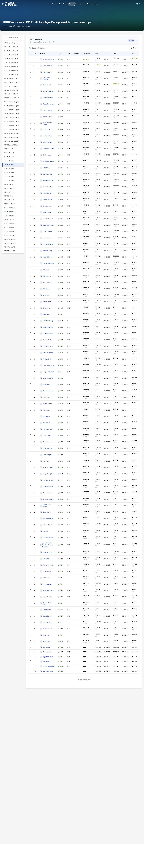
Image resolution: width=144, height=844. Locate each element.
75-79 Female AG (9, 251)
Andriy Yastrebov (48, 59)
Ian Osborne (47, 295)
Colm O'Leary (47, 622)
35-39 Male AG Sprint (11, 59)
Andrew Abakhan (48, 161)
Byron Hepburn (48, 327)
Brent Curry (46, 397)
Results (71, 4)
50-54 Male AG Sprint (11, 70)
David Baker (47, 610)
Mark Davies (47, 238)
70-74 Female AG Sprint (11, 141)
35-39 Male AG (9, 164)
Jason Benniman (48, 378)
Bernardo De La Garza (47, 603)
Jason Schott (47, 85)
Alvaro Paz (46, 314)
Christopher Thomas (46, 78)
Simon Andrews (48, 442)
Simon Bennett (47, 429)
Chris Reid (46, 635)
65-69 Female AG (9, 243)
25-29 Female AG (9, 212)
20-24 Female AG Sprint (11, 102)
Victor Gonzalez (48, 671)
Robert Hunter (47, 340)
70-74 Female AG (9, 247)
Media (96, 4)
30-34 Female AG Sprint (11, 110)
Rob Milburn (46, 384)
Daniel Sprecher (48, 486)
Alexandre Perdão (48, 565)
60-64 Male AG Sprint (11, 78)
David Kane (46, 168)
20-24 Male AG (9, 153)
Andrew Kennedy (48, 499)
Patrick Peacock (48, 212)
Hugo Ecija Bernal (48, 372)
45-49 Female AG (9, 227)
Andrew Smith (47, 359)
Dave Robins (47, 435)
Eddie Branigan (47, 174)
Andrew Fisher (47, 117)
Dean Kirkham (47, 525)
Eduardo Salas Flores (47, 123)
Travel (89, 4)
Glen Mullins (47, 276)
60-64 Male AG (9, 184)
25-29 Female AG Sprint (11, 106)
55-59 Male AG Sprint (11, 74)
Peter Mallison (47, 200)
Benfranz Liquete (48, 590)
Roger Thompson (48, 104)
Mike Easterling (48, 180)
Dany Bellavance (48, 365)
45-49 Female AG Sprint (11, 121)
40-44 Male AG (9, 168)
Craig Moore (47, 571)
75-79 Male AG (9, 196)
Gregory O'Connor (48, 148)
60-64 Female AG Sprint (11, 133)
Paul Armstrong (48, 321)
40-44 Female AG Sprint (11, 117)
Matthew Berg (47, 251)
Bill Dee (45, 531)
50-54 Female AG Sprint (11, 125)
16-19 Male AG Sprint (10, 43)
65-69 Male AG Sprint (11, 82)
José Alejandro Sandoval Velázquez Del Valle (48, 545)
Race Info (81, 4)
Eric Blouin (46, 289)
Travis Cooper (47, 616)
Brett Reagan (47, 155)
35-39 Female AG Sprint (11, 113)
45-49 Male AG (9, 172)
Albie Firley (46, 410)
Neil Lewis (46, 270)
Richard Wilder (47, 652)
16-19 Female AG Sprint (11, 98)
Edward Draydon (48, 225)
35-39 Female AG (9, 219)
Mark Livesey (47, 72)
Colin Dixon (46, 129)
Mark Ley (46, 461)
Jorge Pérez (47, 661)
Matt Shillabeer (48, 257)
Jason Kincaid (47, 142)
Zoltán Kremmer (48, 391)
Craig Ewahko (47, 231)
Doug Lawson (47, 448)
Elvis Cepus (46, 641)
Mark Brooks (47, 282)
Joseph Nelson (47, 206)
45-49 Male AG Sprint (11, 66)
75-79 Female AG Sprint (11, 145)
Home (54, 4)
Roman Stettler (48, 537)
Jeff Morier (46, 647)
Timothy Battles (48, 467)
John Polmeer (47, 629)
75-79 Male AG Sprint (11, 90)
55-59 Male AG (9, 180)
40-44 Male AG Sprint (11, 62)
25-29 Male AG (9, 157)
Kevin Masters (47, 136)
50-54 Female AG (9, 231)
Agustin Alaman (48, 657)
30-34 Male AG (9, 161)
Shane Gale (46, 416)
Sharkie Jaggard (48, 244)
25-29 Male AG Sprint (11, 51)
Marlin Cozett (47, 597)
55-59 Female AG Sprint (11, 129)
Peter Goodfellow (48, 187)
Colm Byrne (46, 578)
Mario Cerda (47, 302)
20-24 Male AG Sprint (11, 47)
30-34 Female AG (9, 215)
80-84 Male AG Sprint (11, 94)
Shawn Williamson (48, 666)
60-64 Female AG (9, 239)
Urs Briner (46, 559)
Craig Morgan (47, 455)
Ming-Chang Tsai (48, 474)
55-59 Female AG (9, 235)
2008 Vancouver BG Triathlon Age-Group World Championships (46, 22)
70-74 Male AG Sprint (11, 86)
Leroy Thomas (47, 110)
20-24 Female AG (9, 208)
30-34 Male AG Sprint (11, 55)
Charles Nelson (48, 333)
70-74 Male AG (8, 192)
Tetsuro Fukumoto (48, 91)
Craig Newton (47, 552)
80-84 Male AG (9, 200)
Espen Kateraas (48, 219)
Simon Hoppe (47, 193)
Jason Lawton (47, 404)
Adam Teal (46, 423)
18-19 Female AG (9, 204)
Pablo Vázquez (47, 493)
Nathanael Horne (48, 263)
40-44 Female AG (9, 223)
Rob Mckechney (48, 353)
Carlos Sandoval (48, 97)
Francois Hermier (48, 480)
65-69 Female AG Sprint (11, 137)
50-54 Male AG (9, 176)
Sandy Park (46, 512)
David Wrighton (48, 346)
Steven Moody (47, 584)
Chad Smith (46, 308)
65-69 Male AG (9, 188)
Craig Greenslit (47, 66)
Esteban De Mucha (46, 506)
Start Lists (62, 4)
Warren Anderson (48, 518)
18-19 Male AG (8, 149)
